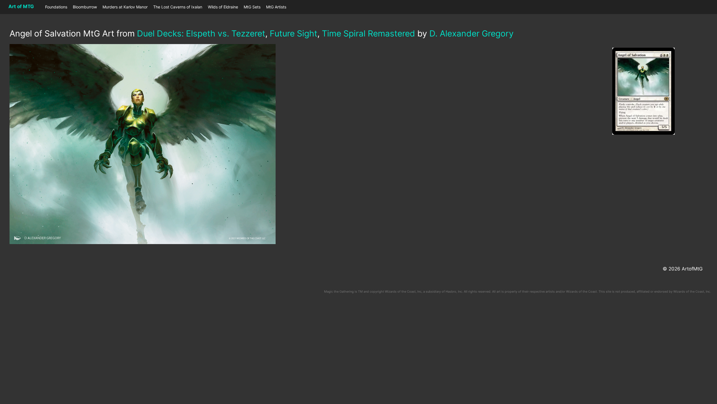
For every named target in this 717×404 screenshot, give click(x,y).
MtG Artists (276, 6)
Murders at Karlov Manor (125, 6)
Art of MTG (21, 6)
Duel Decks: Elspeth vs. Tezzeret (201, 33)
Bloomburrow (85, 6)
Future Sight (293, 33)
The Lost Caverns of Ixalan (177, 6)
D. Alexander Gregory (471, 33)
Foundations (56, 6)
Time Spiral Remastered (368, 33)
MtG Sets (252, 6)
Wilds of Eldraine (223, 6)
